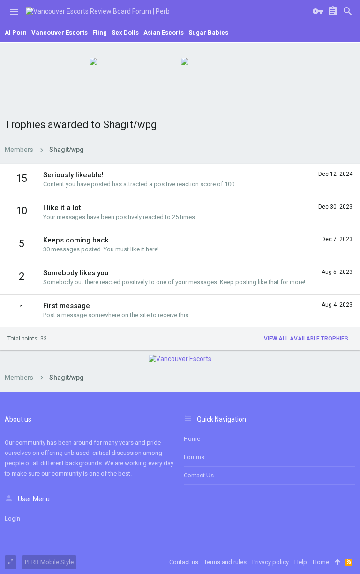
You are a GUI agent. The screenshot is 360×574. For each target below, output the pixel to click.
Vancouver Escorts (59, 32)
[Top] (337, 562)
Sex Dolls (125, 32)
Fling (99, 32)
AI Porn (16, 32)
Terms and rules (225, 562)
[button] (14, 11)
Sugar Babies (208, 32)
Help (300, 562)
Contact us (199, 475)
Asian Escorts (163, 32)
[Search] (347, 11)
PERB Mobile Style (49, 562)
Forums (194, 457)
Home (192, 438)
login (12, 518)
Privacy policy (270, 562)
